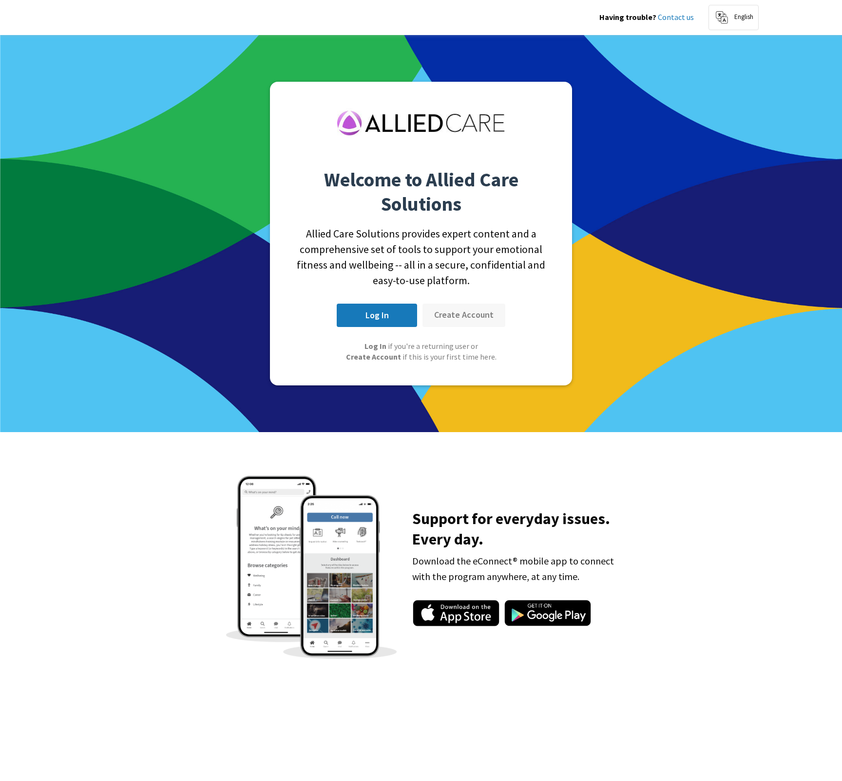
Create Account (464, 314)
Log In (377, 315)
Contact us (676, 17)
